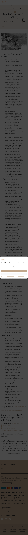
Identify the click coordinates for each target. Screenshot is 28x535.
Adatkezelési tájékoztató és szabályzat (10, 276)
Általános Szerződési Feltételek (21, 276)
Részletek (14, 273)
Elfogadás (14, 270)
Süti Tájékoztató (3, 276)
